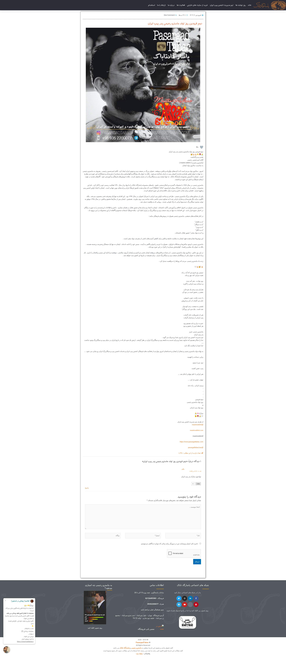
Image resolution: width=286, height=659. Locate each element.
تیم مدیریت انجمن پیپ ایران (221, 5)
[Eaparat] (190, 604)
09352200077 (152, 604)
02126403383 (150, 598)
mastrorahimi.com (196, 430)
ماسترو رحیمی (136, 648)
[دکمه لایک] (201, 147)
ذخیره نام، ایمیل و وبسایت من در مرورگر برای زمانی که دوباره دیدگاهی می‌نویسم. (169, 544)
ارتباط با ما (161, 5)
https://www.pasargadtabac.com (191, 442)
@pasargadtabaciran (195, 447)
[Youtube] (184, 604)
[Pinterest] (196, 604)
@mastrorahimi (197, 425)
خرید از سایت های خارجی (197, 5)
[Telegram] (178, 604)
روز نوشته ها (241, 5)
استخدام (151, 5)
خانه (249, 5)
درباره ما (171, 5)
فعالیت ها (181, 5)
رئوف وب (139, 654)
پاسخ (87, 488)
